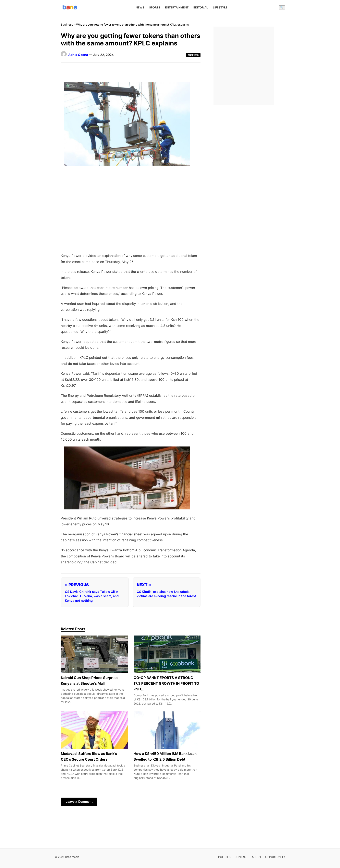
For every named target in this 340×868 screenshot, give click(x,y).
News (140, 7)
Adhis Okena (78, 55)
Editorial (200, 7)
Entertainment (176, 7)
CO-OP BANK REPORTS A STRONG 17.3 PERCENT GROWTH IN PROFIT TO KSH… (166, 683)
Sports (154, 7)
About (256, 857)
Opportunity (275, 857)
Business (67, 24)
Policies (224, 857)
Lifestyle (220, 7)
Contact (241, 857)
